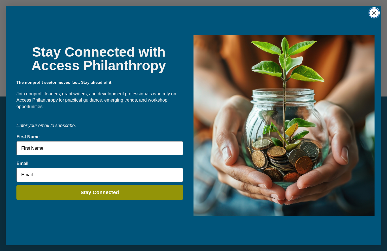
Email (22, 163)
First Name (28, 136)
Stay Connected (99, 192)
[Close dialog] (374, 13)
